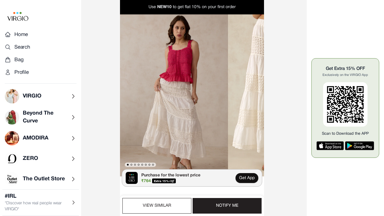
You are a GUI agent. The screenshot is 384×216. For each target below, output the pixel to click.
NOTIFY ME (227, 206)
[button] (174, 95)
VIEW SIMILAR (157, 206)
